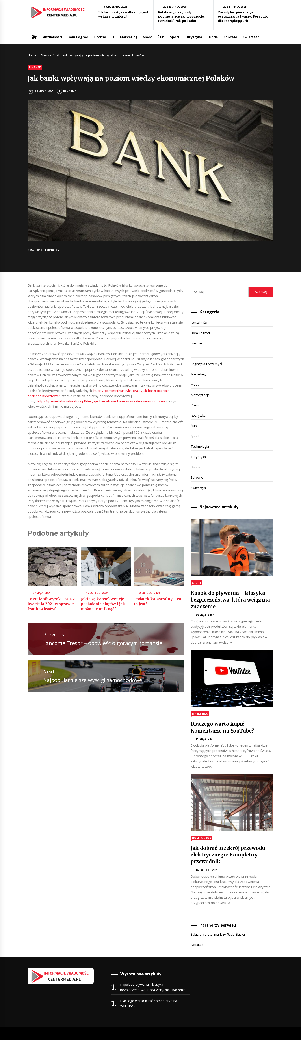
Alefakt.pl (197, 944)
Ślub (161, 37)
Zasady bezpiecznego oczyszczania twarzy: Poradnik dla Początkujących (243, 16)
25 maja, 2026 (205, 615)
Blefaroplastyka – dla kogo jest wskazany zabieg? (123, 14)
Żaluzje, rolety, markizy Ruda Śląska (218, 934)
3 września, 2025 (115, 7)
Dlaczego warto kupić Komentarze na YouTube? (148, 1003)
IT (113, 37)
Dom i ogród (77, 37)
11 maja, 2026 (205, 739)
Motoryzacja (200, 395)
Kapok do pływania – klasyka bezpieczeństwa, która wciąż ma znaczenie (230, 600)
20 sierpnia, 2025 (175, 7)
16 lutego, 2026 (207, 870)
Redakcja (69, 91)
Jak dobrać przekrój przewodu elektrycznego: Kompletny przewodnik (228, 855)
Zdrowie (230, 37)
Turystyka (193, 37)
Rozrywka (198, 415)
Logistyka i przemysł (206, 364)
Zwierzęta (250, 37)
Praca (195, 405)
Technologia (200, 446)
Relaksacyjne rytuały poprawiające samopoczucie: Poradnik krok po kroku (181, 16)
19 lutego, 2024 (97, 593)
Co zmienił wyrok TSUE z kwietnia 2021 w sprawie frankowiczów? (51, 604)
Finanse (100, 37)
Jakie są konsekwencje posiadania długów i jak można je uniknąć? (103, 604)
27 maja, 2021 (42, 593)
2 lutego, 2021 (149, 593)
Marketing (128, 37)
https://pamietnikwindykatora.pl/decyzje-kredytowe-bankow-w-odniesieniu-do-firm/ (101, 401)
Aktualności (52, 37)
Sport (175, 37)
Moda (147, 37)
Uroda (212, 37)
